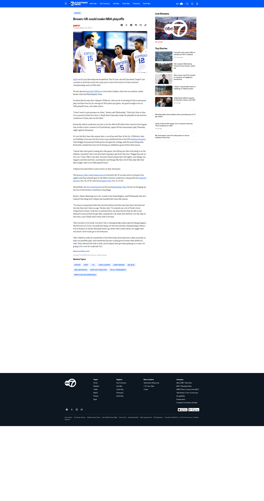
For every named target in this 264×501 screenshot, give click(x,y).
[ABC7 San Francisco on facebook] (67, 410)
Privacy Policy (68, 417)
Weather (96, 386)
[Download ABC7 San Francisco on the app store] (183, 409)
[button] (66, 3)
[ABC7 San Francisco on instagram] (77, 410)
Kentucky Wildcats (94, 91)
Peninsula (136, 3)
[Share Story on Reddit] (131, 25)
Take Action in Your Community (187, 393)
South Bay (126, 3)
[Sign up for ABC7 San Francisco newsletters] (82, 410)
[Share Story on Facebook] (121, 25)
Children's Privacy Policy (93, 417)
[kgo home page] (70, 383)
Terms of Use (122, 417)
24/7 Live (93, 3)
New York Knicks (94, 187)
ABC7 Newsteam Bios (184, 386)
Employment (180, 399)
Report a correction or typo (81, 251)
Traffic (95, 389)
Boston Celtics (83, 175)
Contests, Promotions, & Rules (186, 403)
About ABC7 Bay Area (184, 383)
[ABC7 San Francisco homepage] (78, 3)
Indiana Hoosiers (138, 139)
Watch (95, 393)
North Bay (146, 3)
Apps (95, 399)
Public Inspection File (146, 417)
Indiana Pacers (99, 175)
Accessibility (180, 396)
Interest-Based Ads (133, 417)
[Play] (175, 28)
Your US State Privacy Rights (109, 417)
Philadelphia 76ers (119, 187)
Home (95, 383)
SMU (75, 79)
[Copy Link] (145, 25)
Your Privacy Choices (79, 417)
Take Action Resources (151, 383)
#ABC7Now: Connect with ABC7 (187, 389)
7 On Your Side (149, 386)
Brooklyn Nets (105, 180)
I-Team (146, 389)
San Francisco (105, 3)
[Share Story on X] (126, 25)
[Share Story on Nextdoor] (136, 25)
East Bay (116, 3)
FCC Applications (158, 417)
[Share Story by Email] (140, 25)
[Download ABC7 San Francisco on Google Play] (193, 409)
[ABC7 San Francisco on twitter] (72, 410)
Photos (95, 396)
